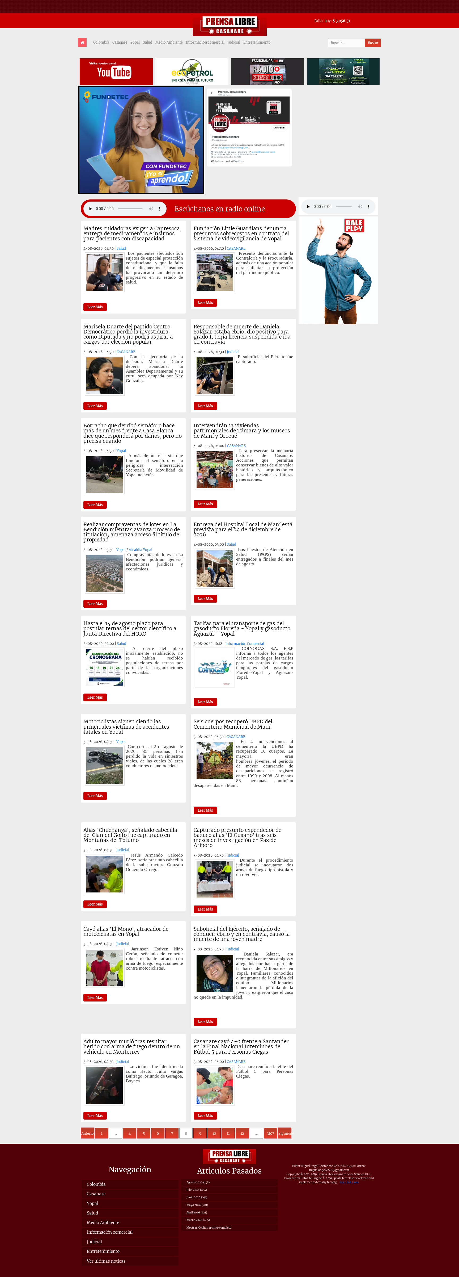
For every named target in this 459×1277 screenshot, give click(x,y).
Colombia (101, 42)
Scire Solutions (349, 1182)
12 (242, 1133)
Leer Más (95, 307)
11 (228, 1133)
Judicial (234, 42)
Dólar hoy (322, 21)
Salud (147, 42)
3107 (270, 1133)
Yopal (135, 42)
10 (214, 1133)
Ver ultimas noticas (106, 1261)
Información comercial (205, 42)
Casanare (119, 42)
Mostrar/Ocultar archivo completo (208, 1227)
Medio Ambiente (169, 42)
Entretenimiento (257, 42)
